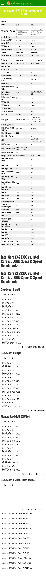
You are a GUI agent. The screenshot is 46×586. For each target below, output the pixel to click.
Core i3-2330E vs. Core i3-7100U (16, 553)
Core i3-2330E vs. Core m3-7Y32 (16, 543)
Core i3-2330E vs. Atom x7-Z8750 (16, 558)
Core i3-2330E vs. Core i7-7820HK (17, 528)
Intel (17, 25)
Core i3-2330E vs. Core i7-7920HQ (17, 513)
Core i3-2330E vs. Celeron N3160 (16, 563)
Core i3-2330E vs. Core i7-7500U (16, 523)
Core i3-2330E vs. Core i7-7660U (16, 518)
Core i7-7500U (36, 22)
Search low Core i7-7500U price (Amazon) (37, 32)
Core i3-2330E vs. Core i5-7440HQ (17, 568)
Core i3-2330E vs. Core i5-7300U (16, 548)
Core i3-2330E (21, 22)
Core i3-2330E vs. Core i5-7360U (16, 533)
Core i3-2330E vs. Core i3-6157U (16, 538)
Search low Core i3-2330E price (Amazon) (22, 32)
